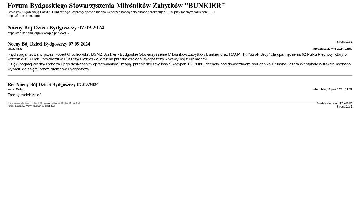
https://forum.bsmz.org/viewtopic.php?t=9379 (39, 33)
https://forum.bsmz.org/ (24, 16)
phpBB (36, 103)
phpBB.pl (50, 105)
